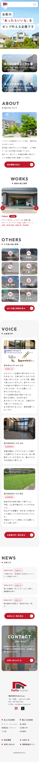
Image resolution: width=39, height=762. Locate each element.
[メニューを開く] (34, 4)
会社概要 (7, 740)
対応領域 (23, 731)
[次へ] (36, 208)
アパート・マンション (10, 724)
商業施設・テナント (9, 728)
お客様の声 (24, 728)
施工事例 (23, 724)
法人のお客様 (9, 720)
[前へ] (3, 208)
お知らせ (25, 740)
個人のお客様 (27, 720)
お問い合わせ (9, 744)
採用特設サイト (28, 744)
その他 (4, 731)
